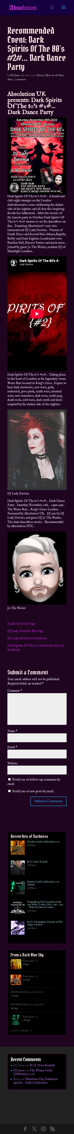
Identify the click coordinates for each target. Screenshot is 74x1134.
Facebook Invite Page (21, 624)
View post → (30, 961)
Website (12, 763)
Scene (10, 79)
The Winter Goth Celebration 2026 (32, 1072)
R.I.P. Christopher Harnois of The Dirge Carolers (45, 923)
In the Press (58, 75)
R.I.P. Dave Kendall (37, 862)
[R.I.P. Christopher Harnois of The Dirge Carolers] (18, 928)
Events (40, 75)
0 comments (20, 79)
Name (12, 731)
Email (12, 747)
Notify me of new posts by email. (33, 791)
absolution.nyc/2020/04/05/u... (28, 1004)
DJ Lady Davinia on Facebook (26, 638)
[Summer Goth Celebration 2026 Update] (18, 888)
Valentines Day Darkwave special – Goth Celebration (35, 1081)
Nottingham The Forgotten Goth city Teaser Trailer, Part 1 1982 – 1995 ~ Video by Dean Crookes (45, 905)
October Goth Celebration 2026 (43, 842)
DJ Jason (15, 75)
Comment (14, 691)
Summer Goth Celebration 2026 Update (43, 883)
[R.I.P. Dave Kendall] (18, 868)
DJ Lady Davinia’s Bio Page (25, 631)
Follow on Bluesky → (21, 1030)
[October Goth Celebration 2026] (18, 848)
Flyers (48, 75)
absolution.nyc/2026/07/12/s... (27, 992)
